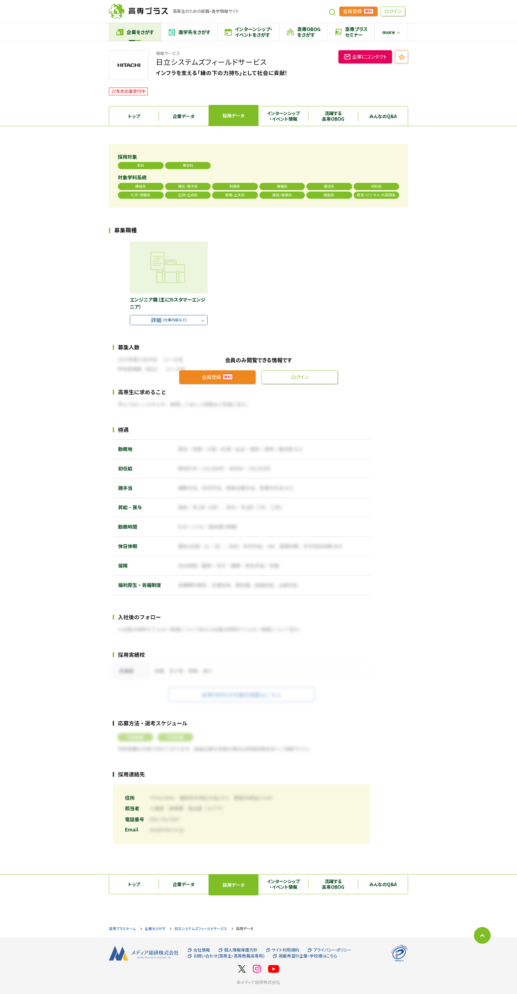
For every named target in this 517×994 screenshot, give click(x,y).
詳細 (169, 320)
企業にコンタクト (369, 56)
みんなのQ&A (383, 116)
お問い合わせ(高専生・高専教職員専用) (228, 956)
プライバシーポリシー (332, 950)
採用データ (233, 115)
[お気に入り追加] (401, 56)
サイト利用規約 (285, 950)
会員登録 (357, 11)
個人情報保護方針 (241, 950)
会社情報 (201, 950)
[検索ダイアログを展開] (332, 11)
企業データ (183, 116)
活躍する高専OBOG (333, 116)
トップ (134, 116)
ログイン (393, 11)
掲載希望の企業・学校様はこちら (308, 956)
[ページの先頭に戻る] (482, 935)
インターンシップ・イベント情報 (283, 116)
